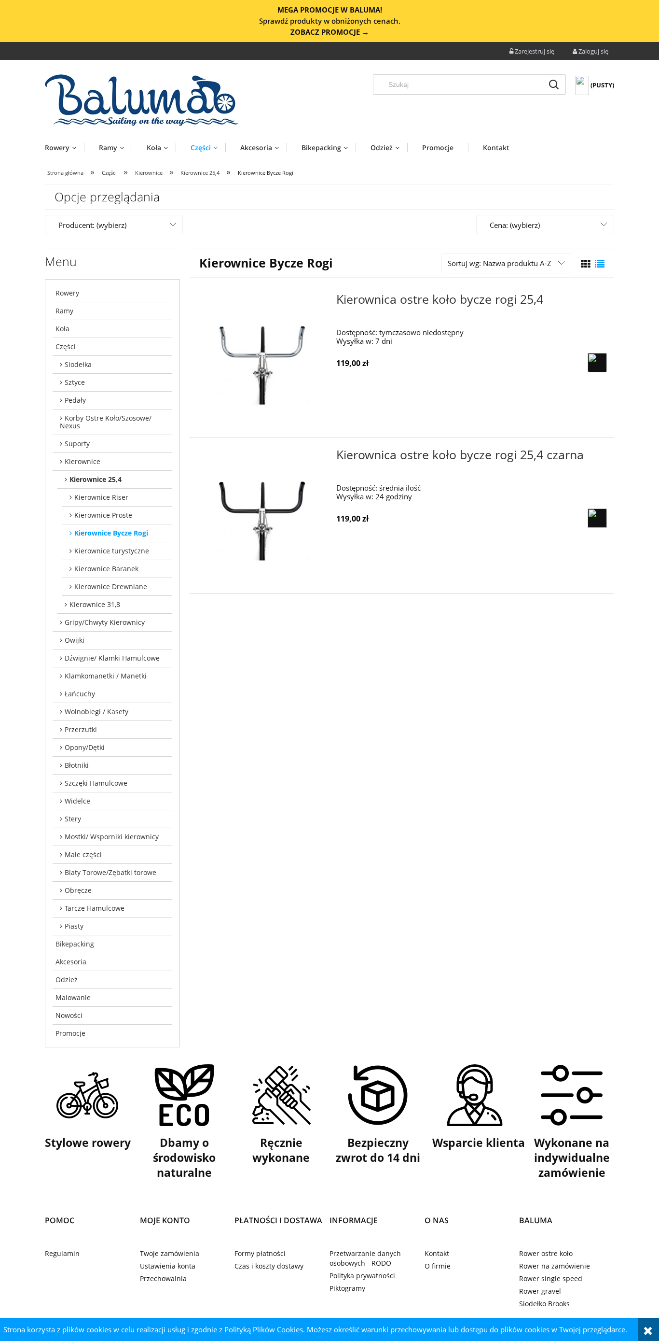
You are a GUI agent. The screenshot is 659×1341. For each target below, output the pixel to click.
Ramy (64, 310)
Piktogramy (347, 1288)
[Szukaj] (554, 84)
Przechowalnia (163, 1278)
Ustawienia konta (167, 1265)
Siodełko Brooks (544, 1303)
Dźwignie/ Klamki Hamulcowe (112, 658)
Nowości (68, 1015)
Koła (62, 328)
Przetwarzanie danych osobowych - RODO (365, 1258)
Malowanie (73, 997)
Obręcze (78, 890)
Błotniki (77, 765)
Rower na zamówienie (554, 1265)
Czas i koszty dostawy (268, 1265)
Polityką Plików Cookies (263, 1329)
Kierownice (82, 461)
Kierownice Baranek (106, 568)
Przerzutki (81, 729)
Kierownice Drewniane (110, 586)
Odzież (66, 979)
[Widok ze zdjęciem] (585, 263)
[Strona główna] (141, 100)
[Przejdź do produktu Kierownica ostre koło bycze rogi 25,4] (262, 360)
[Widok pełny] (599, 263)
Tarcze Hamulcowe (94, 908)
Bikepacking (74, 943)
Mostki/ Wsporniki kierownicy (112, 836)
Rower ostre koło (546, 1253)
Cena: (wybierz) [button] (515, 225)
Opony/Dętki (85, 747)
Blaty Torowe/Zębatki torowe (110, 872)
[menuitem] (64, 147)
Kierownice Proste (103, 515)
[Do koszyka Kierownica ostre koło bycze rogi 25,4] (597, 362)
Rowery (67, 292)
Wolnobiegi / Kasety (96, 711)
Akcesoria (70, 961)
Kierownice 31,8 (94, 604)
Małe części (83, 854)
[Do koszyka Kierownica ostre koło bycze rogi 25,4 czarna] (597, 518)
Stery (73, 818)
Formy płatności (260, 1253)
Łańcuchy (80, 693)
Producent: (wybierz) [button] (92, 225)
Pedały (75, 400)
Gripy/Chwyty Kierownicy (105, 622)
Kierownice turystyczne (111, 550)
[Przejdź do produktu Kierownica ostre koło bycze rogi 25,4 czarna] (262, 515)
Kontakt (437, 1253)
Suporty (77, 443)
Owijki (74, 640)
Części (65, 346)
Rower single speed (550, 1278)
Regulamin (62, 1253)
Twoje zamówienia (169, 1253)
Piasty (74, 926)
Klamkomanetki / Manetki (106, 675)
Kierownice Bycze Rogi (111, 532)
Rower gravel (540, 1291)
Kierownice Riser (101, 497)
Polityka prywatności (362, 1275)
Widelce (77, 800)
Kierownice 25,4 (95, 479)
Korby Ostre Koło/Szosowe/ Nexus (105, 421)
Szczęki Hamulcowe (96, 783)
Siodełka (78, 364)
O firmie (438, 1265)
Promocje (70, 1033)
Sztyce (75, 382)
